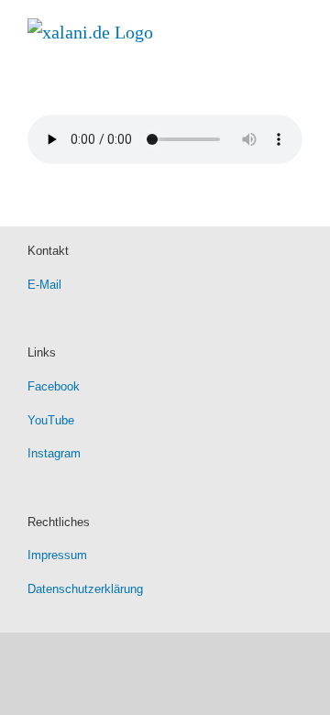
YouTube (51, 420)
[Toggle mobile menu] (295, 28)
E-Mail (44, 285)
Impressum (57, 555)
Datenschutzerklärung (85, 589)
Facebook (54, 386)
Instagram (54, 453)
